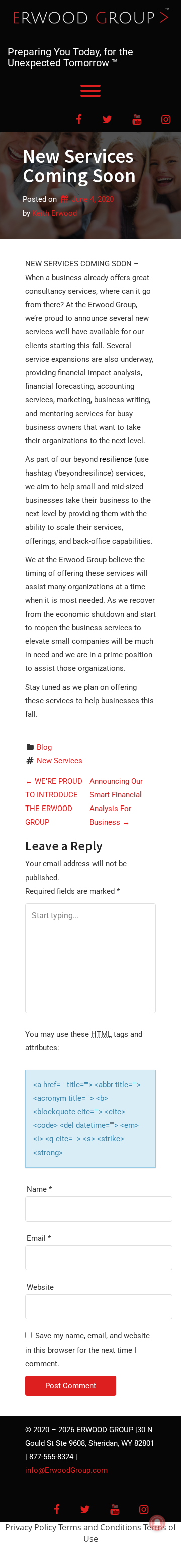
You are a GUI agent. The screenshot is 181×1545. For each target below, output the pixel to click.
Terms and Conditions (99, 1527)
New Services (59, 760)
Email (39, 1238)
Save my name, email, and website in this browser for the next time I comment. (87, 1349)
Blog (44, 747)
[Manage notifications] (157, 1523)
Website (40, 1287)
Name (39, 1189)
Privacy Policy (30, 1527)
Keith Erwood (54, 213)
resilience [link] (116, 459)
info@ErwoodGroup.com (66, 1470)
